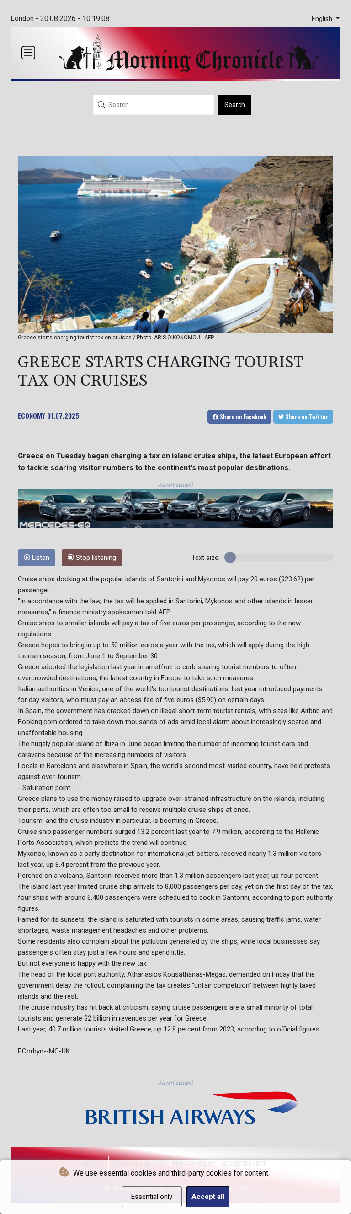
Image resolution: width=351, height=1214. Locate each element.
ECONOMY (31, 415)
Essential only (151, 1197)
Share (242, 416)
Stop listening (95, 558)
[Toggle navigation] (28, 52)
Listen (39, 558)
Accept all (207, 1197)
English (323, 19)
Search (234, 104)
